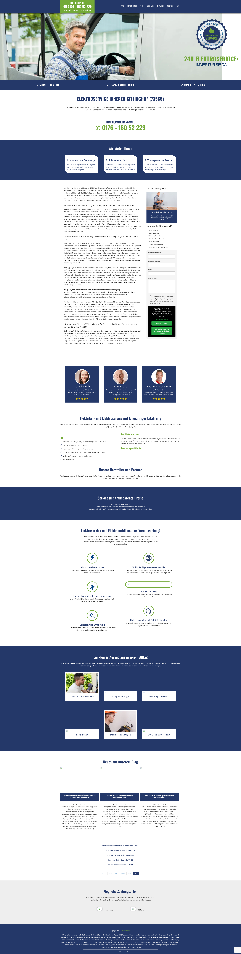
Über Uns (150, 6)
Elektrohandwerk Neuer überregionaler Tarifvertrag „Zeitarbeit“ (80, 796)
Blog (128, 952)
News (177, 6)
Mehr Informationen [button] (162, 320)
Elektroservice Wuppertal (107, 945)
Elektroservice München (121, 940)
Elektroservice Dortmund (88, 942)
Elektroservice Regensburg (157, 945)
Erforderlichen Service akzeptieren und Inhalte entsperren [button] (162, 331)
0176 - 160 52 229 (77, 6)
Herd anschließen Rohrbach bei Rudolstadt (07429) (120, 846)
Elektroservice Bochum (89, 945)
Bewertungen (132, 6)
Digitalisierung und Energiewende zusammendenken (120, 796)
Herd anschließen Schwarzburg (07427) (120, 850)
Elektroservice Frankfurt (153, 940)
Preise (142, 6)
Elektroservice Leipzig (137, 942)
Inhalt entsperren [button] (161, 323)
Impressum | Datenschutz (118, 952)
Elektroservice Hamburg (103, 940)
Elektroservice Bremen (121, 942)
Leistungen (160, 6)
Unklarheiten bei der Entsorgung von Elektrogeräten (159, 796)
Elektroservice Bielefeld (124, 945)
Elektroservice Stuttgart (170, 940)
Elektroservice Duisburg (72, 945)
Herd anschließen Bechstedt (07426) (120, 855)
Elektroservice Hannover (170, 942)
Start (122, 6)
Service (170, 6)
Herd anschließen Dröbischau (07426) (120, 865)
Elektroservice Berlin (87, 940)
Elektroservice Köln (137, 940)
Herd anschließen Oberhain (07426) (120, 860)
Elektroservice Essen (105, 942)
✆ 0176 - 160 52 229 (120, 127)
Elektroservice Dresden (153, 942)
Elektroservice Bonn (140, 945)
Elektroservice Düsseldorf (70, 942)
